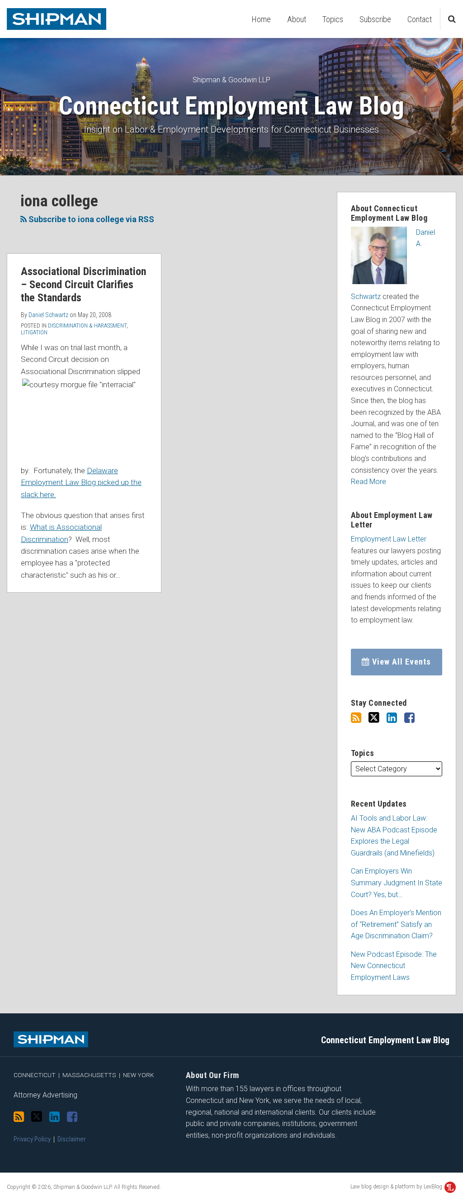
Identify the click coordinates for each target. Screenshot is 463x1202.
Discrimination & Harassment (87, 325)
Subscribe (375, 19)
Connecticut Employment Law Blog (231, 105)
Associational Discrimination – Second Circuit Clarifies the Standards (83, 284)
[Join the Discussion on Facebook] (409, 718)
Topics (332, 19)
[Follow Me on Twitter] (374, 717)
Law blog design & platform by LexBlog (397, 1186)
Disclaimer (71, 1139)
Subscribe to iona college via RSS (90, 219)
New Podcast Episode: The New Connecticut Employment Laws (394, 966)
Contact (419, 19)
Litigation (34, 332)
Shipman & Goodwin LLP (231, 80)
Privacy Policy (32, 1139)
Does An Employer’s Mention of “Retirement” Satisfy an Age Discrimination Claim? (396, 924)
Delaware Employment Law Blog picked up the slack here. (81, 482)
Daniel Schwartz (48, 314)
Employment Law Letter (388, 539)
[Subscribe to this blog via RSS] (356, 718)
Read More (368, 481)
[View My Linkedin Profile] (392, 718)
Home (261, 19)
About (296, 19)
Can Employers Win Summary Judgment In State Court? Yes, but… (396, 882)
